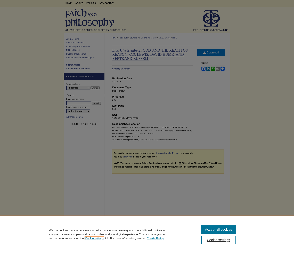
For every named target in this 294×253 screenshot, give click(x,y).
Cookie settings (94, 238)
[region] (147, 234)
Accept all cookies (218, 229)
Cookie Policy (155, 238)
